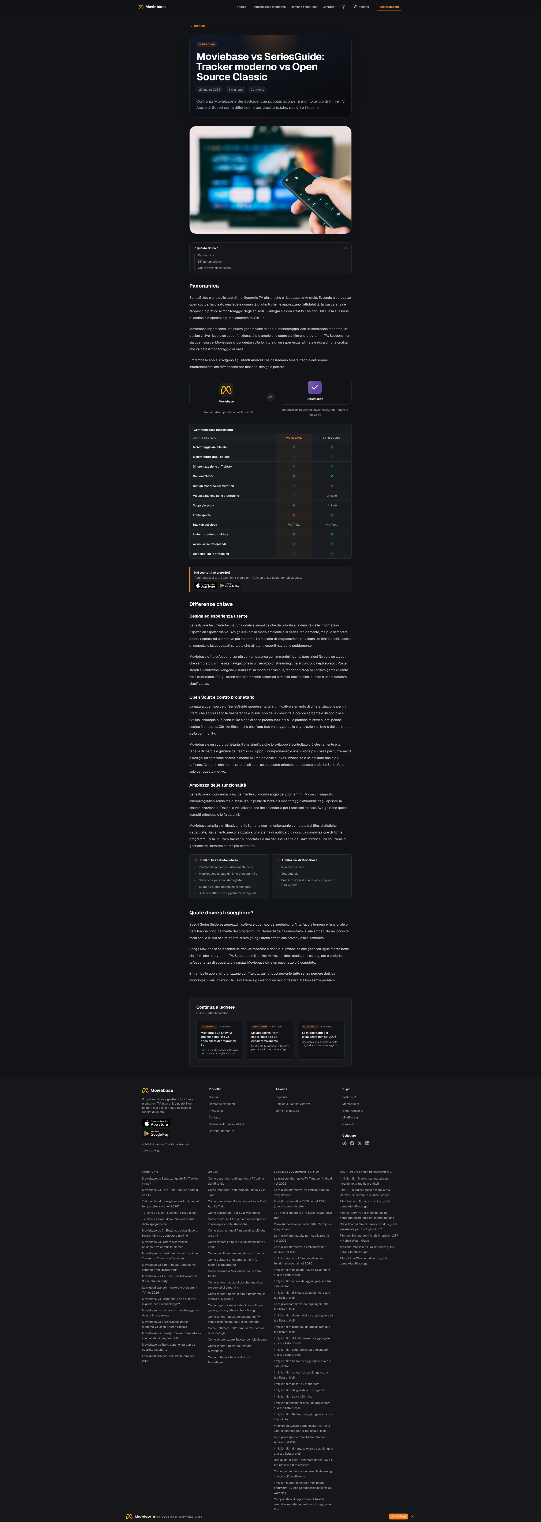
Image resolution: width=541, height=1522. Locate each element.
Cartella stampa (220, 1131)
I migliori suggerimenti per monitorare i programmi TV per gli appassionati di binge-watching (303, 1488)
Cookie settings (151, 1150)
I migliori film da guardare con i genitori (300, 1390)
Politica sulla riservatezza (293, 1104)
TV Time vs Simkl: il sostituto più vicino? (169, 1213)
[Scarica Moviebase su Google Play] (156, 1133)
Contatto (329, 7)
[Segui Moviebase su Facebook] (352, 1143)
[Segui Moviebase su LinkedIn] (367, 1143)
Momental (349, 1104)
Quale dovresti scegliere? (215, 268)
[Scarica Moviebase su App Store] (156, 1123)
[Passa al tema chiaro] (343, 7)
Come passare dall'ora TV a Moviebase (234, 1213)
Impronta (281, 1097)
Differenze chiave (210, 261)
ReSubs (347, 1097)
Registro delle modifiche (268, 7)
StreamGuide (351, 1111)
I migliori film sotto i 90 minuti (294, 1396)
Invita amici (216, 1111)
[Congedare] (412, 1516)
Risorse (241, 7)
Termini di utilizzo (287, 1111)
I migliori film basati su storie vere (296, 1384)
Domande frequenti (304, 7)
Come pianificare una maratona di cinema (236, 1253)
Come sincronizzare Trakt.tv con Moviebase (237, 1339)
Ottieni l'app (399, 1516)
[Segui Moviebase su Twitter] (360, 1143)
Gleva (346, 1124)
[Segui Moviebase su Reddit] (344, 1143)
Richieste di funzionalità (225, 1124)
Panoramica (206, 255)
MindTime (348, 1117)
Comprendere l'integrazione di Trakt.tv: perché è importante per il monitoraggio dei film (303, 1504)
